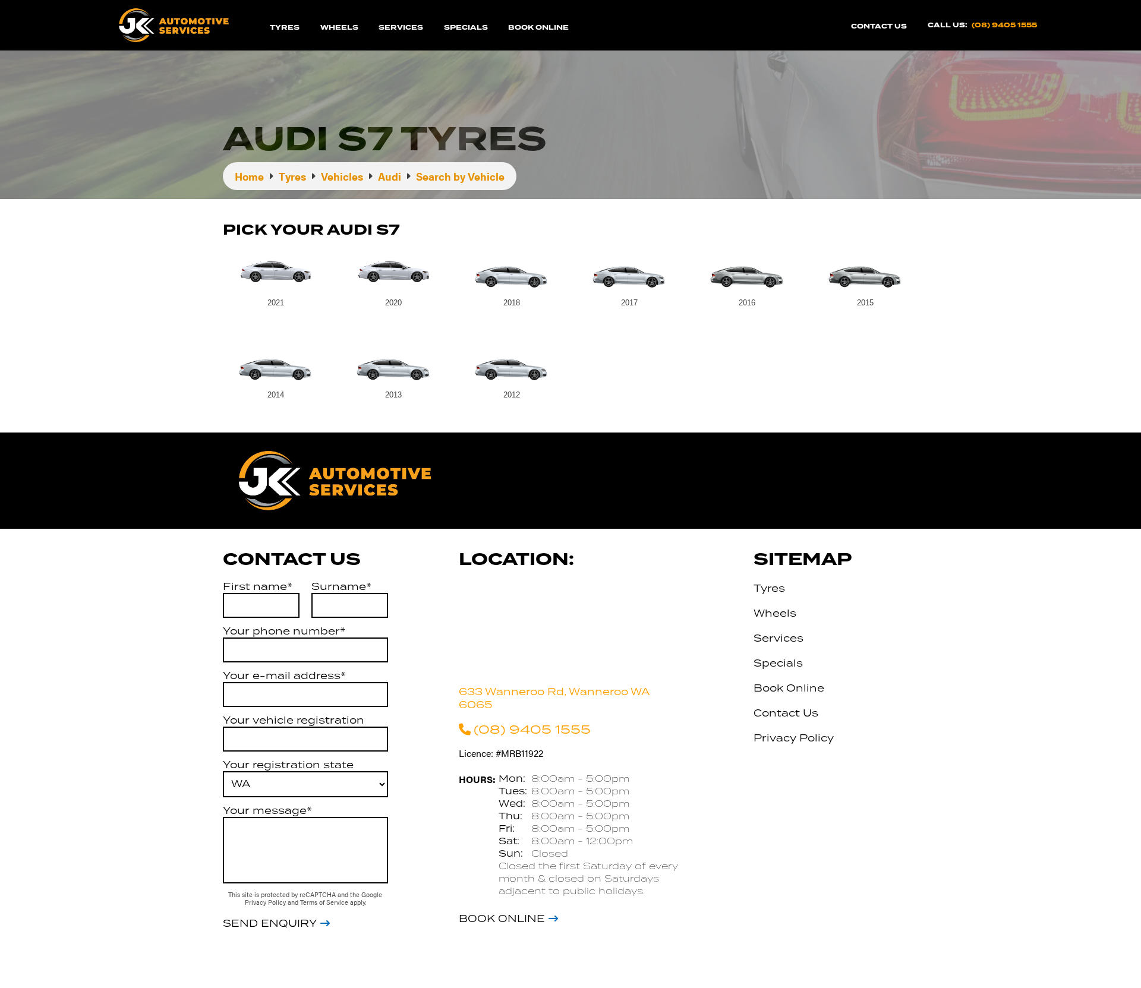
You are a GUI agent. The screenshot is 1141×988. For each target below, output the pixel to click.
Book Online (538, 28)
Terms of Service (325, 902)
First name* (257, 586)
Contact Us (879, 26)
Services (401, 28)
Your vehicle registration (293, 720)
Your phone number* (284, 630)
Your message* (267, 810)
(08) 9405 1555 (1004, 25)
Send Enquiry (270, 923)
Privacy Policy (266, 902)
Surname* (341, 586)
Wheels (339, 28)
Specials (466, 28)
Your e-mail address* (284, 675)
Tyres (285, 28)
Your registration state (288, 764)
